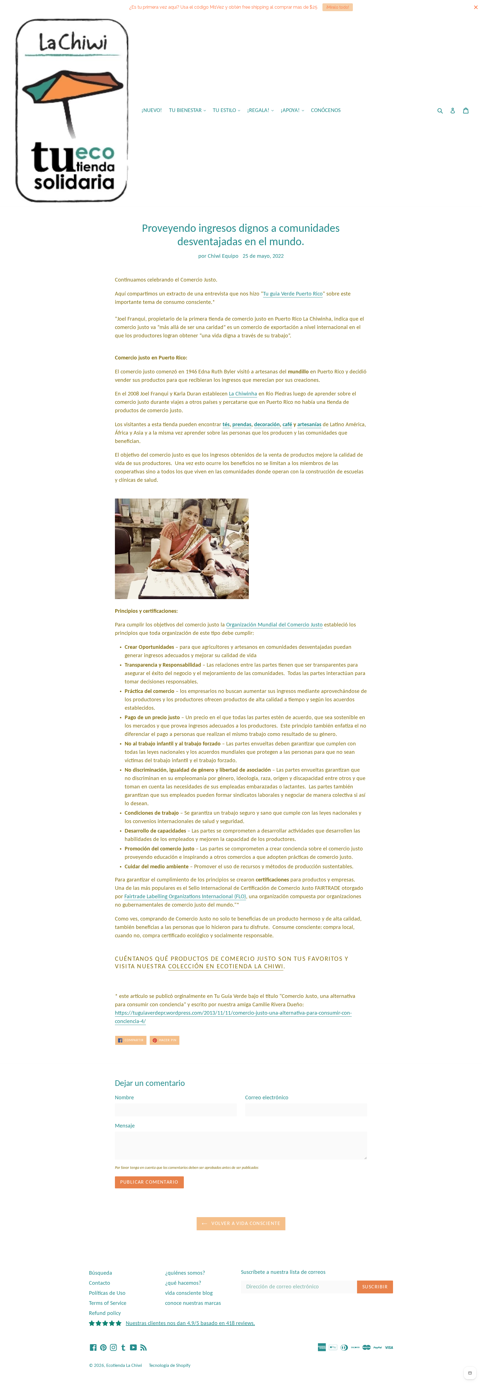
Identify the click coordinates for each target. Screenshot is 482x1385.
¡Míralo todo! (337, 7)
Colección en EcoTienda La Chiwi (225, 967)
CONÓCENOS (326, 110)
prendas (241, 425)
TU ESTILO (228, 110)
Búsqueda (100, 1273)
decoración (267, 425)
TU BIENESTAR (189, 110)
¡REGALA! (261, 110)
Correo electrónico (266, 1098)
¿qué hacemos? (183, 1283)
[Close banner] (476, 7)
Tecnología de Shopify (170, 1365)
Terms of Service (107, 1303)
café (287, 425)
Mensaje (125, 1126)
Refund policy (105, 1313)
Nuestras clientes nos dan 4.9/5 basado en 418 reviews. (190, 1323)
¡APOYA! (294, 110)
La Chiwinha (243, 394)
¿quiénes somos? (185, 1273)
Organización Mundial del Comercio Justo (274, 625)
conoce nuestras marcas (193, 1303)
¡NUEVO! (151, 110)
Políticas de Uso (107, 1293)
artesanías (309, 425)
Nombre (124, 1098)
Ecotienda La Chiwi (124, 1365)
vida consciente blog (189, 1293)
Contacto (99, 1283)
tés (226, 425)
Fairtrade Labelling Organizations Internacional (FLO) (185, 897)
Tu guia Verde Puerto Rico (293, 294)
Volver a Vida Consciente (245, 1223)
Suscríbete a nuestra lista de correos (283, 1272)
